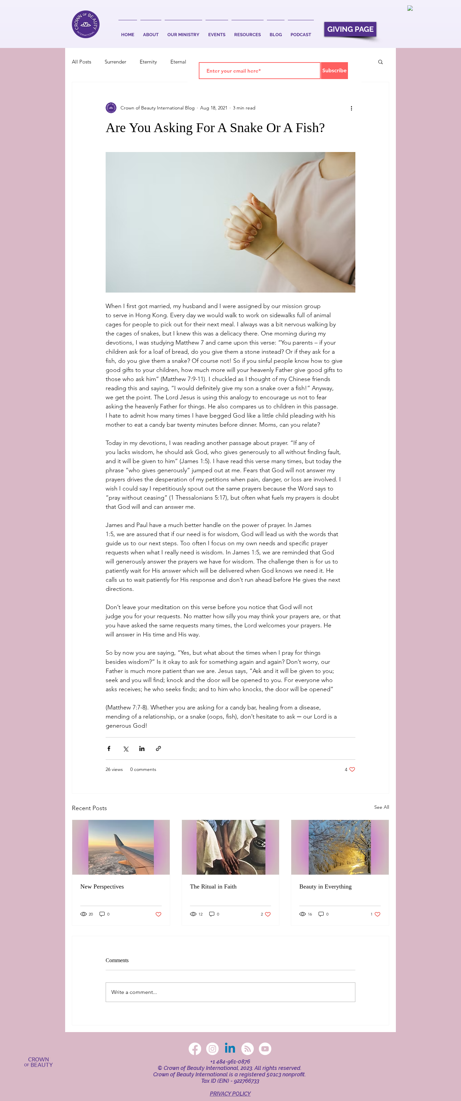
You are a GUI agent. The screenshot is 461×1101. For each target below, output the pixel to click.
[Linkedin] (230, 1049)
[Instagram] (212, 1049)
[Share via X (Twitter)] (125, 748)
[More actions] (351, 108)
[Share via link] (158, 748)
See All (381, 807)
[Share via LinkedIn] (142, 748)
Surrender (115, 61)
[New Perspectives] (121, 847)
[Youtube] (265, 1049)
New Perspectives (102, 886)
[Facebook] (195, 1049)
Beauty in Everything (325, 886)
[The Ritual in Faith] (230, 847)
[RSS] (247, 1049)
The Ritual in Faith (213, 886)
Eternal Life (183, 61)
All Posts (81, 61)
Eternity (148, 61)
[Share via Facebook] (109, 748)
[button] (151, 31)
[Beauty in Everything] (340, 847)
